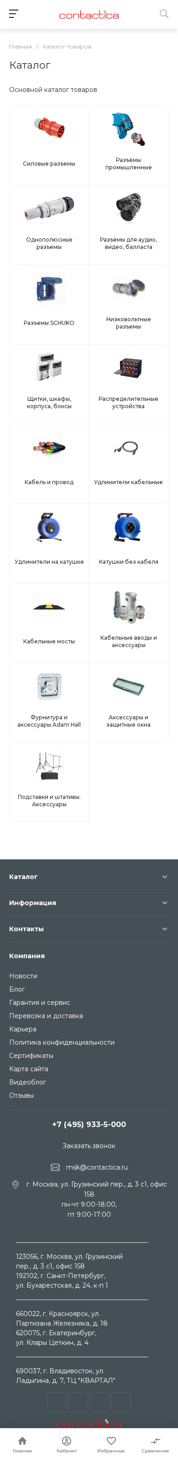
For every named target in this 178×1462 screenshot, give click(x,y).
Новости (23, 976)
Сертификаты (31, 1056)
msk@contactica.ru (97, 1167)
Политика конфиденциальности (62, 1042)
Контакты (26, 929)
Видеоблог (27, 1082)
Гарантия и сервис (39, 1002)
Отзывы (21, 1095)
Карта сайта (28, 1069)
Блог (17, 989)
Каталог (23, 876)
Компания (27, 956)
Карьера (23, 1029)
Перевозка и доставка (46, 1016)
